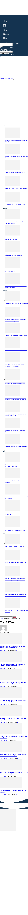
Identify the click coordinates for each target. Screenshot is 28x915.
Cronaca (5, 208)
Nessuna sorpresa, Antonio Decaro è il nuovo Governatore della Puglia (13, 701)
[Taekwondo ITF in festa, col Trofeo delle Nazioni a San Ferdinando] (12, 510)
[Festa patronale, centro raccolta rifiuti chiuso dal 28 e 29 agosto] (12, 137)
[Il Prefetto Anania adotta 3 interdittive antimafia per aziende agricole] (12, 283)
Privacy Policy (2, 851)
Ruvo (4, 33)
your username (16, 43)
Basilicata (5, 21)
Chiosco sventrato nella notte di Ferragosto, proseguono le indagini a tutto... (12, 646)
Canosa (4, 25)
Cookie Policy (8, 851)
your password (16, 44)
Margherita (5, 30)
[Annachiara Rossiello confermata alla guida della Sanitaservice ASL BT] (12, 185)
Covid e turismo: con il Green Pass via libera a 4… (16, 350)
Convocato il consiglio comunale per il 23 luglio (16, 446)
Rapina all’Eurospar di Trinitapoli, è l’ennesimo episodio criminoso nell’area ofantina (13, 683)
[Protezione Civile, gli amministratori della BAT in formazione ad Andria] (11, 769)
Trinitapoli (5, 38)
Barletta (4, 20)
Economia (5, 290)
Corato (4, 26)
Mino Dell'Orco (3, 650)
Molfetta (5, 31)
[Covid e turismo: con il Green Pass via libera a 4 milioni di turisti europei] (12, 347)
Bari (3, 18)
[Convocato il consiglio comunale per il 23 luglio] (12, 443)
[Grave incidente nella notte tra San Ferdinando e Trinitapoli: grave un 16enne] (12, 219)
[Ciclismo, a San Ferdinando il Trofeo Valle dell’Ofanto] (12, 478)
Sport (4, 451)
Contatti (5, 614)
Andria (4, 17)
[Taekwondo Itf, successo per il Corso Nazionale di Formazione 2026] (12, 494)
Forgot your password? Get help (7, 47)
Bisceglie (4, 22)
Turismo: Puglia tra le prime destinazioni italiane (16, 335)
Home (4, 125)
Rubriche (5, 448)
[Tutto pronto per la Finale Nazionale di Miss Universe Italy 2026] (12, 169)
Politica (4, 368)
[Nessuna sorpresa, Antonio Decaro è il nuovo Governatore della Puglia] (11, 697)
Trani (4, 37)
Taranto (4, 35)
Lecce (4, 29)
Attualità (5, 127)
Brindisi (4, 24)
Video (4, 533)
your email (15, 51)
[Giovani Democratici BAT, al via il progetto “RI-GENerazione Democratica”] (12, 411)
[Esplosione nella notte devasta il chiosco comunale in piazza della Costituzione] (12, 251)
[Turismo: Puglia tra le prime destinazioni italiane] (12, 332)
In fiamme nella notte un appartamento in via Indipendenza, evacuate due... (13, 755)
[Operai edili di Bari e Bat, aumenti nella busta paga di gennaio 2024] (11, 788)
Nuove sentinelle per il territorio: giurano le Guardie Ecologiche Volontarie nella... (12, 664)
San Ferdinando (6, 34)
